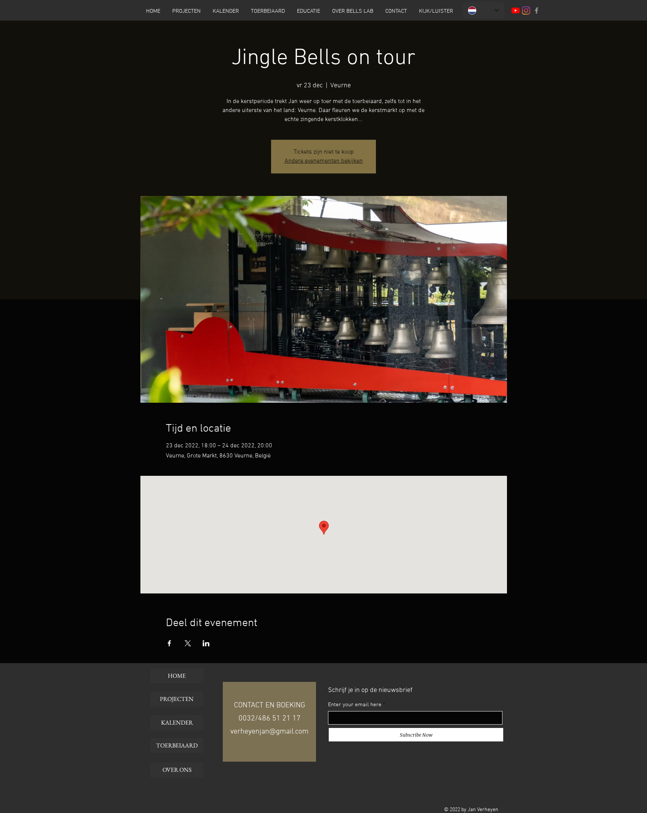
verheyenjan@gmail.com (269, 731)
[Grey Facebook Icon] (536, 10)
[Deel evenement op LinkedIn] (206, 643)
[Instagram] (526, 10)
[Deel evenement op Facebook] (169, 643)
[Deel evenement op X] (187, 643)
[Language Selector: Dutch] (483, 10)
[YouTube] (515, 10)
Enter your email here (355, 705)
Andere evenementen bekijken (324, 161)
